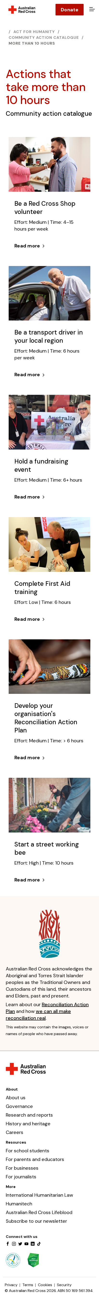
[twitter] (20, 1244)
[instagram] (14, 1244)
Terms (27, 1284)
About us (15, 1097)
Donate (69, 10)
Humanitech (19, 1204)
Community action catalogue (44, 37)
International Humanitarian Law (39, 1195)
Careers (14, 1132)
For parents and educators (35, 1159)
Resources (16, 1142)
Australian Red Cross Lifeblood (39, 1212)
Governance (19, 1106)
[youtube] (26, 1244)
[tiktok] (39, 1244)
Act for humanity (34, 31)
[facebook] (8, 1244)
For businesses (22, 1168)
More (11, 1186)
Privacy (11, 1284)
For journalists (21, 1177)
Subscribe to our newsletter (36, 1221)
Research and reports (29, 1115)
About (12, 1089)
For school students (27, 1150)
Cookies (45, 1284)
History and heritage (28, 1123)
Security (64, 1284)
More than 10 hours (32, 43)
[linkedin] (33, 1244)
